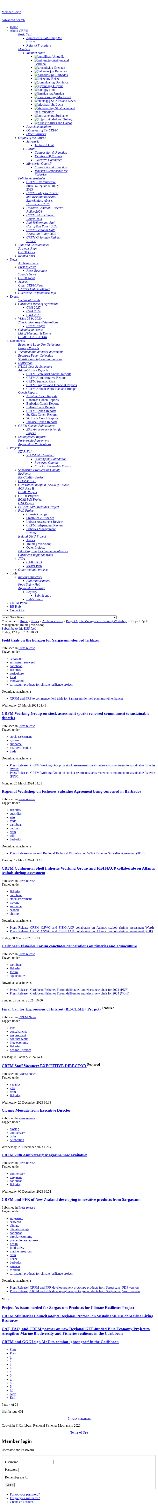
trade (13, 751)
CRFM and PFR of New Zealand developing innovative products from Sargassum (71, 1199)
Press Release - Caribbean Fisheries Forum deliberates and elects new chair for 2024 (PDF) (69, 989)
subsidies (16, 813)
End (12, 1397)
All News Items (52, 621)
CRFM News (27, 1017)
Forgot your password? (25, 1494)
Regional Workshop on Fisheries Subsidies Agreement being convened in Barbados (71, 791)
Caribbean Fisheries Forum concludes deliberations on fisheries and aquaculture (69, 946)
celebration (17, 1140)
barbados (16, 839)
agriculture (17, 673)
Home (24, 621)
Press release (27, 648)
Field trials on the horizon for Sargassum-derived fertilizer (50, 640)
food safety (17, 1247)
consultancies (18, 1031)
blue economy (19, 1042)
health (14, 1244)
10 (11, 1390)
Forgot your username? (25, 1498)
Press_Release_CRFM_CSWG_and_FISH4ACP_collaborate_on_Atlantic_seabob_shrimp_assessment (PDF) (81, 931)
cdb (12, 835)
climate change (19, 1229)
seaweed (15, 1222)
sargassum (16, 658)
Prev (13, 1353)
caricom (15, 828)
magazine (16, 1177)
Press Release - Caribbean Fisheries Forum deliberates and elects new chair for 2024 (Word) (69, 993)
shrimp (14, 913)
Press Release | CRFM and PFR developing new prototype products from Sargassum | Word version (75, 1291)
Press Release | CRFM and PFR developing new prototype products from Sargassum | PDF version (74, 1287)
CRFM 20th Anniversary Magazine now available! (44, 1155)
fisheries (15, 669)
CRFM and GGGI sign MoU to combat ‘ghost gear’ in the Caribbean (60, 1342)
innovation (17, 681)
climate (14, 1225)
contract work (19, 1039)
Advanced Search (13, 20)
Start (13, 1349)
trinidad (15, 1270)
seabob (14, 910)
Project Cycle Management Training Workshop (96, 621)
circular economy (21, 1236)
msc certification (20, 747)
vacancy (15, 1084)
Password (11, 1469)
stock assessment (21, 736)
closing (14, 1129)
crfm (13, 832)
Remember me (14, 1477)
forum (14, 972)
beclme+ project (20, 1050)
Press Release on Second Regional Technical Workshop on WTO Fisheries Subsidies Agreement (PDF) (77, 853)
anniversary (17, 1132)
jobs (12, 1028)
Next (13, 1394)
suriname (16, 744)
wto (12, 817)
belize (13, 1258)
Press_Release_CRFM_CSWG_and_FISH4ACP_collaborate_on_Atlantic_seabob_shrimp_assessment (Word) (82, 927)
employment (18, 1035)
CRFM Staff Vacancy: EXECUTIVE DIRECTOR (44, 1066)
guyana (14, 740)
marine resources (21, 1251)
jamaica (15, 1266)
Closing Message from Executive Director (36, 1110)
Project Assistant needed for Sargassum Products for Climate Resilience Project (68, 1307)
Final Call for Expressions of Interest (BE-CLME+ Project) (52, 1009)
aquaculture (17, 975)
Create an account (21, 1502)
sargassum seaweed (22, 662)
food (13, 677)
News (35, 621)
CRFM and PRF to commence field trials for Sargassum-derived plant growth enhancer (66, 698)
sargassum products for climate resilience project (41, 684)
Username (11, 1462)
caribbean (16, 666)
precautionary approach (25, 1240)
